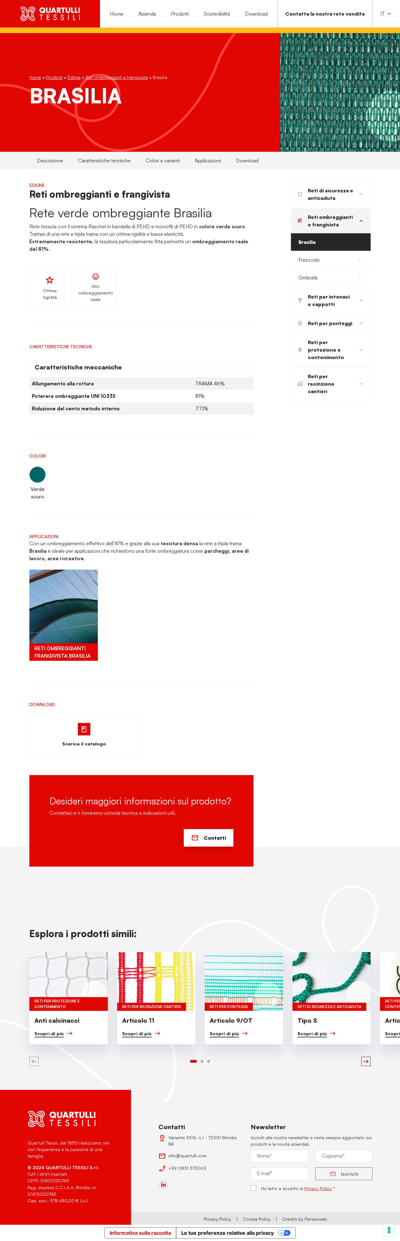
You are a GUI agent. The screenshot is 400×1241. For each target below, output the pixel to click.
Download (256, 14)
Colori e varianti (163, 160)
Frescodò (309, 260)
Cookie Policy (257, 1219)
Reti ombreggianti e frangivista (117, 77)
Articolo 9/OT (231, 1020)
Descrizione (50, 160)
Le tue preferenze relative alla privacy (227, 1233)
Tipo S (307, 1020)
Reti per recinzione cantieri (321, 383)
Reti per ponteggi (330, 323)
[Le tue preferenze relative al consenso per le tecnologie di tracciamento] (389, 1230)
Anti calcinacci (56, 1020)
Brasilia (307, 242)
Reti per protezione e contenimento (326, 349)
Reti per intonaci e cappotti (329, 300)
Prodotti (180, 14)
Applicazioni (208, 160)
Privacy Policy (318, 1188)
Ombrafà (308, 277)
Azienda (147, 14)
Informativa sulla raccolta (140, 1233)
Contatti (215, 838)
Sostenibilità (217, 14)
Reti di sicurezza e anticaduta (330, 194)
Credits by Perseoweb (304, 1219)
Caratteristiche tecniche (104, 160)
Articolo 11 (138, 1020)
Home (116, 14)
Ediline (74, 77)
